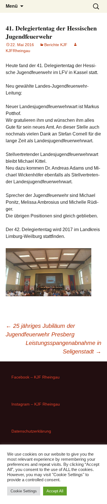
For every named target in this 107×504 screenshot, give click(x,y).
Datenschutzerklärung (31, 431)
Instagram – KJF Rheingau (35, 404)
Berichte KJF (55, 44)
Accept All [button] (55, 491)
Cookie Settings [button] (24, 491)
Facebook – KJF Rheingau (35, 377)
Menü (12, 6)
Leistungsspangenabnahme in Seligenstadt (63, 347)
